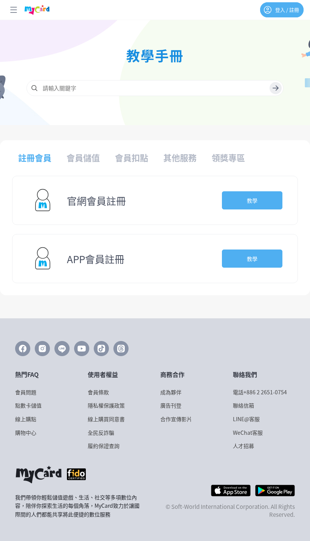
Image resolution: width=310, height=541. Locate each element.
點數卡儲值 (28, 405)
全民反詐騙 (101, 432)
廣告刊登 (170, 405)
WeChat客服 (248, 432)
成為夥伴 (170, 392)
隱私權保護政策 (106, 405)
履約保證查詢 (103, 446)
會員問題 (25, 392)
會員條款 (98, 392)
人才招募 (243, 446)
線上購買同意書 (106, 419)
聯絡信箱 (243, 405)
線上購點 (25, 419)
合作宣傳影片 (176, 419)
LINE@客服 (246, 419)
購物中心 (25, 432)
